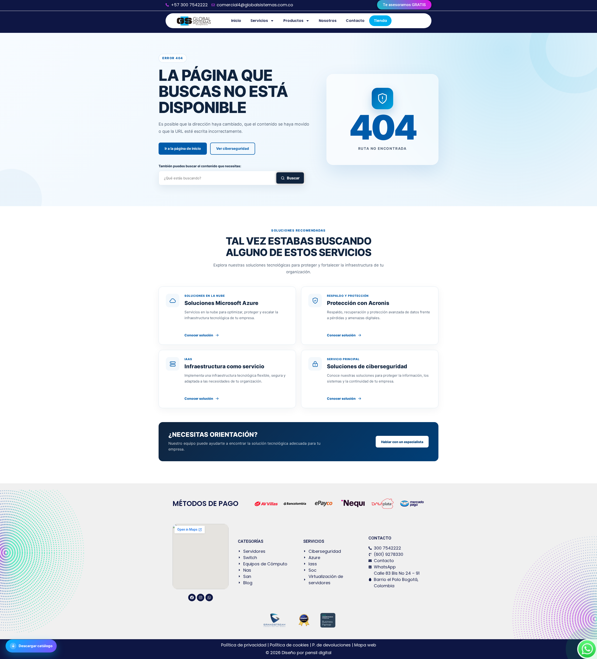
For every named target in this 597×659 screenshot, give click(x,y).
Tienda (380, 20)
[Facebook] (192, 597)
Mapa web (365, 645)
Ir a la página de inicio (183, 148)
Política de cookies (289, 645)
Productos (293, 20)
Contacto (355, 20)
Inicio (236, 20)
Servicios (259, 20)
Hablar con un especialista (402, 442)
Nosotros (328, 20)
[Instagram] (200, 597)
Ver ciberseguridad (232, 148)
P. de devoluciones (331, 645)
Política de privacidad (244, 645)
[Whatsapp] (209, 597)
